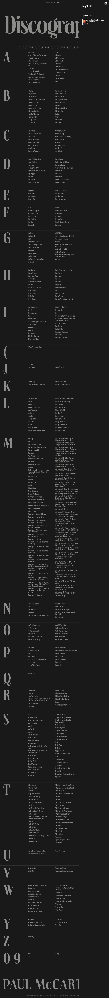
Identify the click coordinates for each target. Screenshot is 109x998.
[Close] (105, 3)
